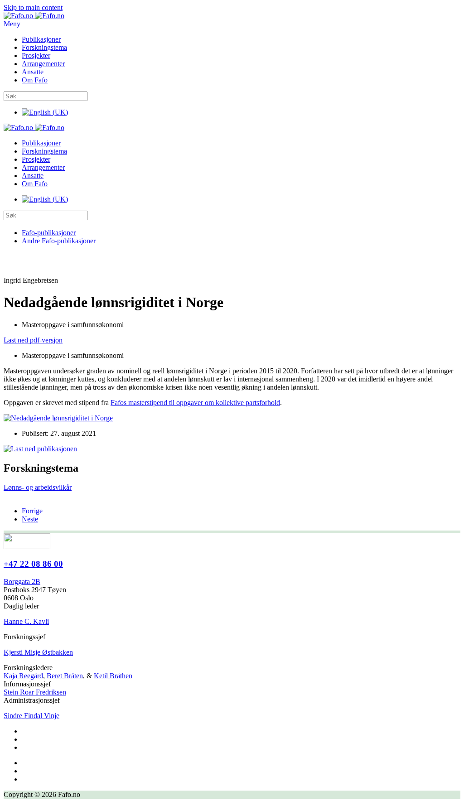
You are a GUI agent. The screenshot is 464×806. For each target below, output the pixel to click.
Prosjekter (36, 55)
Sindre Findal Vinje (31, 715)
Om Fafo (35, 80)
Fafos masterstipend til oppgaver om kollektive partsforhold (195, 402)
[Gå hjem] (34, 15)
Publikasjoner (41, 39)
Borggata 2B (22, 581)
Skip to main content (33, 7)
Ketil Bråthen (113, 676)
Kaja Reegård (23, 676)
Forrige (32, 511)
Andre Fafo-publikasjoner (59, 241)
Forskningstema (44, 47)
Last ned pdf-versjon (33, 340)
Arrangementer (43, 64)
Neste (30, 519)
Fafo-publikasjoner (49, 232)
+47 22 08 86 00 (33, 564)
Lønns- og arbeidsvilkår (38, 487)
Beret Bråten (65, 676)
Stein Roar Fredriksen (35, 692)
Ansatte (33, 72)
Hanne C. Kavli (26, 621)
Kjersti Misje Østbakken (38, 652)
